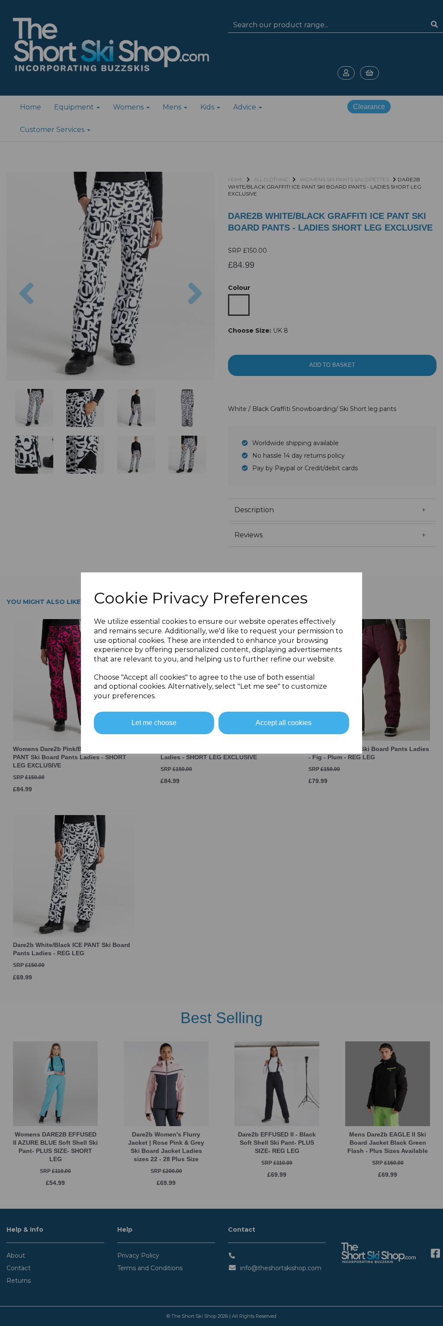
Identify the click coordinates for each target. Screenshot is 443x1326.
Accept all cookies (283, 722)
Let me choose (154, 722)
